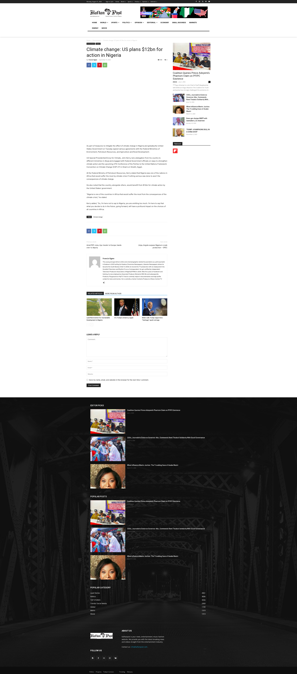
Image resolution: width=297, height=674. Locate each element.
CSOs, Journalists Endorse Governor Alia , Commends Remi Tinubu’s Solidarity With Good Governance (166, 438)
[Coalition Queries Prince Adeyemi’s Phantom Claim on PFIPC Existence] (191, 56)
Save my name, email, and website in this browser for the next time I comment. (119, 380)
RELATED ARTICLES (95, 294)
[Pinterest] (99, 65)
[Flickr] (104, 658)
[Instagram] (199, 1)
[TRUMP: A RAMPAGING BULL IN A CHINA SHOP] (178, 132)
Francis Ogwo (93, 60)
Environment (97, 40)
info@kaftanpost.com (139, 647)
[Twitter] (202, 1)
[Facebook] (196, 1)
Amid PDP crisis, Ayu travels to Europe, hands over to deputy (104, 246)
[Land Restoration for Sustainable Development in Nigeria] (99, 307)
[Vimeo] (206, 1)
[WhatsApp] (105, 65)
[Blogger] (92, 658)
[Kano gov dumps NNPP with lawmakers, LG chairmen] (178, 121)
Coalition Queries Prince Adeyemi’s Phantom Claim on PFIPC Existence (191, 76)
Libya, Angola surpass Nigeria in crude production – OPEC (152, 246)
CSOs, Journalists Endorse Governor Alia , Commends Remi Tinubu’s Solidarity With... (198, 97)
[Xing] (105, 282)
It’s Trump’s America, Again (123, 318)
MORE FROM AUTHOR (113, 294)
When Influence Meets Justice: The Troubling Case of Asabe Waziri (198, 109)
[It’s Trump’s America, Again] (127, 307)
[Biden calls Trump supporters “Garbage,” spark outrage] (154, 307)
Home (88, 40)
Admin (175, 82)
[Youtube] (209, 1)
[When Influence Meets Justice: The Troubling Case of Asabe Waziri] (178, 109)
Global (98, 43)
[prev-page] (88, 324)
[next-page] (91, 324)
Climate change (98, 217)
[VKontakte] (115, 658)
